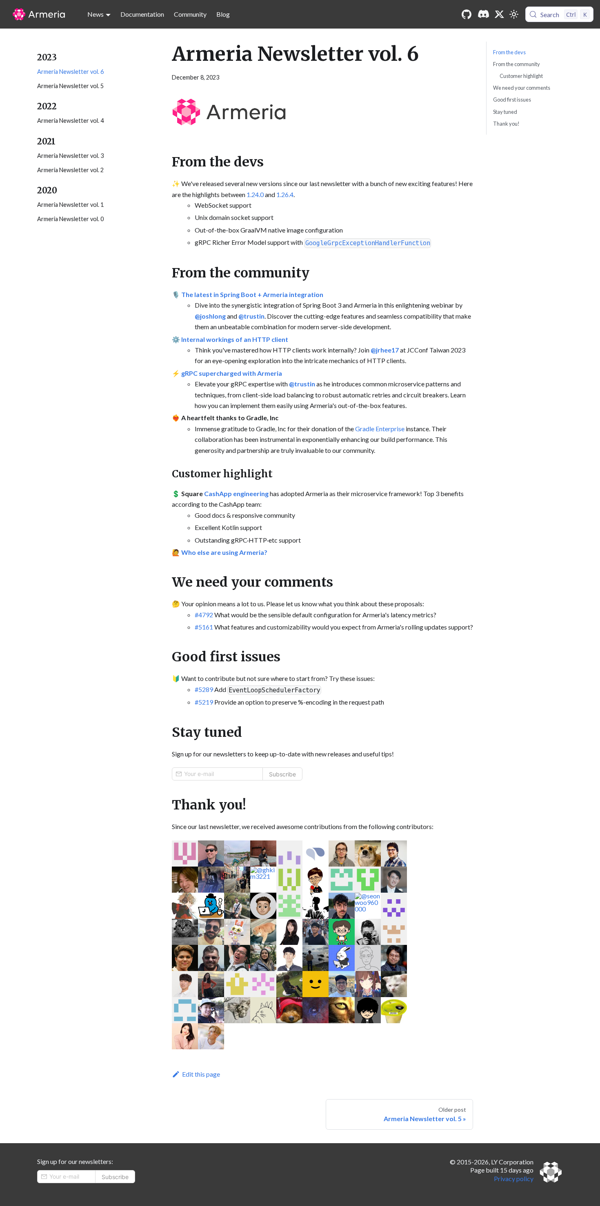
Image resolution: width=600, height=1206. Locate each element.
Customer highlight (521, 76)
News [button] (95, 14)
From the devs (509, 52)
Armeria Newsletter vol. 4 (70, 120)
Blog (223, 14)
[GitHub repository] (466, 14)
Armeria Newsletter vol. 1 (70, 204)
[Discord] (483, 14)
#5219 (204, 702)
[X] (499, 14)
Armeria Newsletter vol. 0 (70, 218)
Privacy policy (513, 1178)
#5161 (204, 627)
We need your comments (521, 87)
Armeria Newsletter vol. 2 (70, 169)
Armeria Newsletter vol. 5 (70, 85)
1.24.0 (255, 194)
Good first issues (512, 99)
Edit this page (201, 1074)
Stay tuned (505, 112)
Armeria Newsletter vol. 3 (70, 155)
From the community (516, 64)
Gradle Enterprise (379, 428)
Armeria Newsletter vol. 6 (70, 71)
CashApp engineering (236, 493)
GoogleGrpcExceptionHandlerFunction (367, 243)
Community (190, 14)
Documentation (142, 14)
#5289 (204, 689)
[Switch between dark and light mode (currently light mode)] (513, 14)
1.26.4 (284, 194)
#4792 (204, 615)
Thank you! (506, 123)
